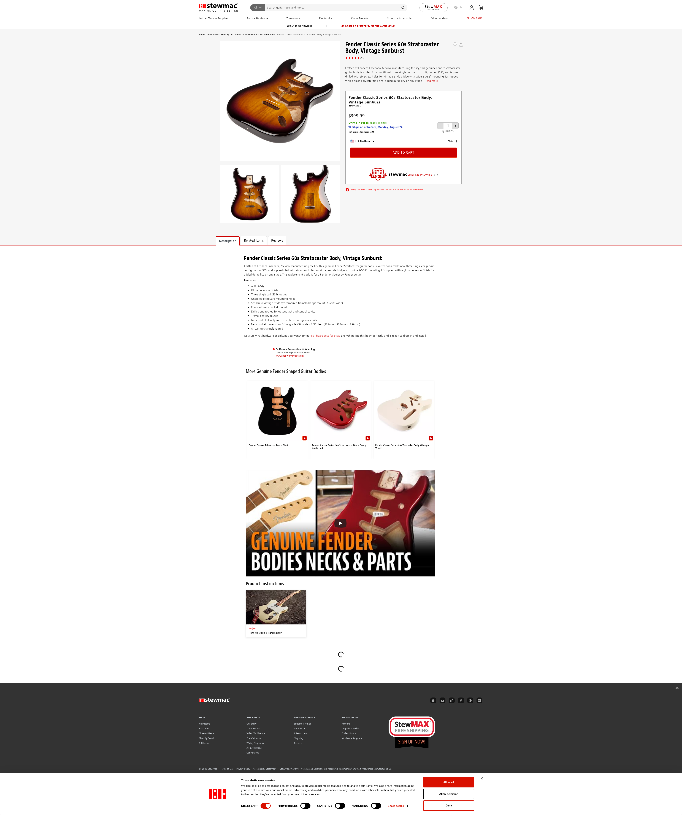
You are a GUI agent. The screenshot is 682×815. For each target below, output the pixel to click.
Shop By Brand (206, 738)
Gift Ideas (204, 743)
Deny (448, 805)
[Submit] (403, 7)
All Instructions (254, 747)
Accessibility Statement (264, 769)
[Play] (340, 523)
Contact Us (299, 728)
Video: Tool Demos (256, 733)
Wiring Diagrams (255, 743)
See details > (436, 174)
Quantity (448, 131)
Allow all (448, 782)
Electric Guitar (250, 34)
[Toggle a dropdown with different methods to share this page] (461, 44)
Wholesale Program (352, 738)
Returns (298, 743)
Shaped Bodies (267, 34)
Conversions (253, 752)
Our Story (251, 723)
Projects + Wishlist (351, 728)
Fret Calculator (254, 738)
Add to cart (403, 153)
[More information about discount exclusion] (373, 132)
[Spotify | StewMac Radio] (478, 701)
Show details (396, 805)
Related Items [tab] (254, 241)
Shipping (298, 738)
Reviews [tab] (277, 241)
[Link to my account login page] (472, 7)
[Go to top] (677, 688)
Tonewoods (213, 34)
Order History (349, 733)
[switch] (305, 806)
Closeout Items (206, 733)
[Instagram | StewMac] (432, 701)
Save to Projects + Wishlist (455, 44)
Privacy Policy (243, 769)
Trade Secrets (254, 728)
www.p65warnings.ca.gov (290, 355)
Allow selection (448, 793)
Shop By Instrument (231, 34)
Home (202, 34)
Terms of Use (227, 769)
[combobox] (328, 7)
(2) (362, 58)
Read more (431, 81)
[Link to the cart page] (481, 7)
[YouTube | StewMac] (441, 701)
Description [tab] (227, 241)
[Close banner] (482, 778)
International (300, 733)
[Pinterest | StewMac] (469, 701)
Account (346, 723)
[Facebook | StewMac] (460, 701)
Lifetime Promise (302, 723)
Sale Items (204, 728)
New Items (204, 723)
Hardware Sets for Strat (325, 336)
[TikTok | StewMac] (451, 701)
